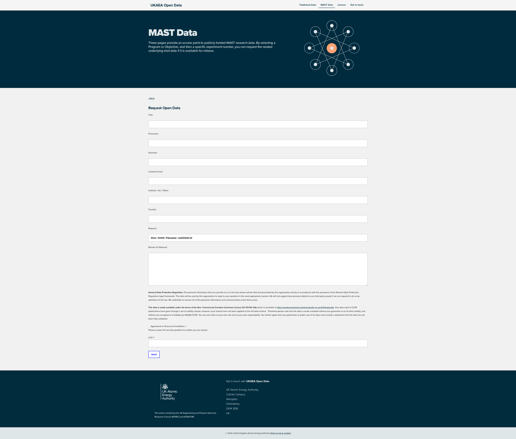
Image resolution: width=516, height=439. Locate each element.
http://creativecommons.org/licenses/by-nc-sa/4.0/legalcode (305, 307)
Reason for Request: (157, 247)
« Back (151, 98)
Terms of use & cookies (280, 433)
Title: (150, 115)
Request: (152, 228)
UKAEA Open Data (166, 5)
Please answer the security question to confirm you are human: (178, 330)
